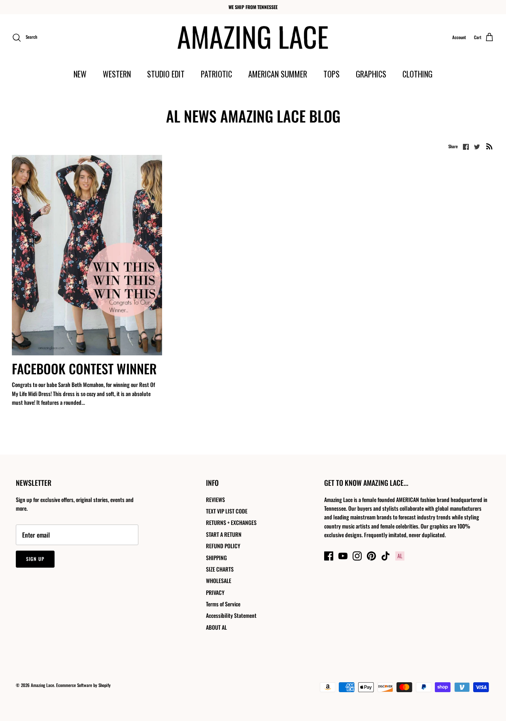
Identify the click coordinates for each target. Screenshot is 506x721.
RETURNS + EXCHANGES (231, 522)
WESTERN (117, 74)
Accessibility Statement (231, 615)
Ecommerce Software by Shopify (83, 685)
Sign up (35, 558)
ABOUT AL (216, 627)
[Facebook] (328, 556)
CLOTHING (417, 74)
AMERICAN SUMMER (277, 74)
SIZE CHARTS (220, 569)
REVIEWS (215, 499)
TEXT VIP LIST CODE (226, 511)
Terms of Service (223, 604)
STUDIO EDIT (166, 74)
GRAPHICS (371, 74)
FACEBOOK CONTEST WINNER (84, 368)
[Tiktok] (385, 556)
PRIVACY (215, 592)
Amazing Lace (42, 685)
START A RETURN (224, 534)
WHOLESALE (218, 580)
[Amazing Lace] (253, 37)
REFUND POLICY (223, 546)
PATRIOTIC (216, 74)
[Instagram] (357, 556)
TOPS (331, 74)
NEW (80, 74)
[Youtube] (342, 556)
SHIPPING (216, 557)
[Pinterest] (371, 556)
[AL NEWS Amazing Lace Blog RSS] (489, 146)
